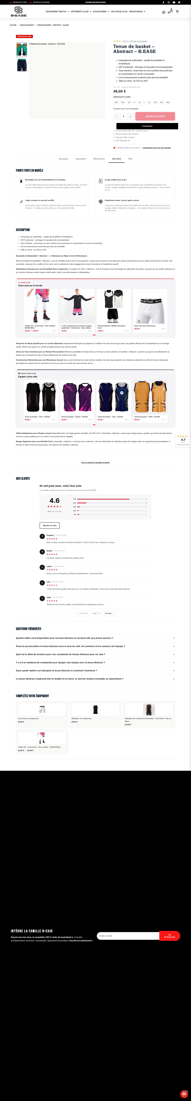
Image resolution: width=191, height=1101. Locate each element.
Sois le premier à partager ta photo (95, 463)
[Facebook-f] (163, 2)
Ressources (136, 11)
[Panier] (177, 11)
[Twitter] (179, 2)
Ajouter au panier (155, 116)
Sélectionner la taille (121, 97)
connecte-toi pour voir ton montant (157, 148)
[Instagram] (168, 2)
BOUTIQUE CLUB (119, 11)
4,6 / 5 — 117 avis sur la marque (135, 41)
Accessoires (100, 11)
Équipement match (56, 11)
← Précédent (82, 613)
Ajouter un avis (49, 525)
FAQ (130, 159)
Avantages (63, 159)
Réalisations (99, 159)
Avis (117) (116, 159)
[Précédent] (20, 311)
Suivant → (109, 613)
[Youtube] (174, 2)
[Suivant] (171, 311)
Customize (147, 126)
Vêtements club (79, 11)
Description (81, 159)
